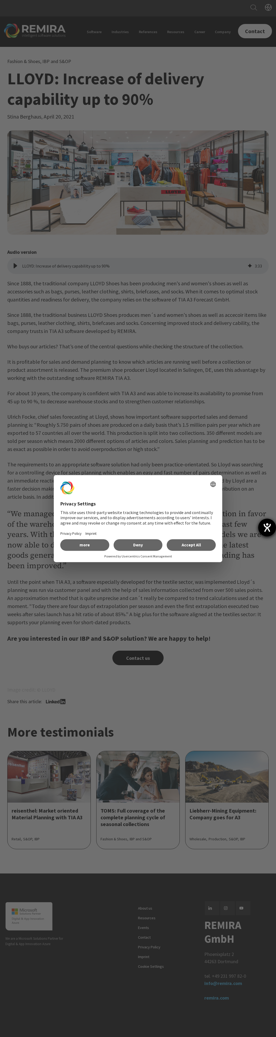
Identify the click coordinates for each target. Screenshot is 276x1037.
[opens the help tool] (267, 527)
